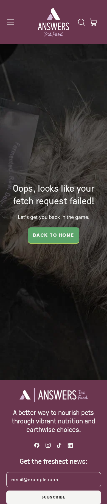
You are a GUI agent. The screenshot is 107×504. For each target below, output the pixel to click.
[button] (81, 22)
